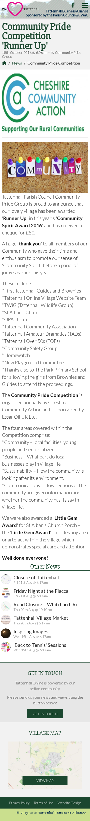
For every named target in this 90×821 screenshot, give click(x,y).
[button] (85, 5)
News (17, 63)
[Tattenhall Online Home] (21, 9)
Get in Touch (45, 714)
